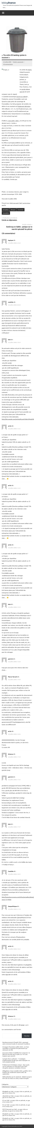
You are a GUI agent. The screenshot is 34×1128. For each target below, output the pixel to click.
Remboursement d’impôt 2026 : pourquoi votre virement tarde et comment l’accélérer (16, 1043)
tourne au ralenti (21, 96)
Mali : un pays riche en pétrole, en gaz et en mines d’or (17, 1092)
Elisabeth (5, 1114)
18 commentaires (8, 64)
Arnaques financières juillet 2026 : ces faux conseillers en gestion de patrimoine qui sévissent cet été (15, 1048)
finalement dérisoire (24, 106)
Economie (20, 209)
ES (3, 1100)
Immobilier (6, 213)
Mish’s (29, 69)
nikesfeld (5, 1096)
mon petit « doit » (13, 120)
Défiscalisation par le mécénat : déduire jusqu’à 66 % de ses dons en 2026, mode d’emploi (17, 1077)
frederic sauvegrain (18, 62)
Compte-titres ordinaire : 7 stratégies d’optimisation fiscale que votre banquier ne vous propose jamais (16, 1060)
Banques (13, 209)
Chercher (27, 1036)
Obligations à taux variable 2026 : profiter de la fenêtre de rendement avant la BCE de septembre (16, 1072)
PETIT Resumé (6, 1109)
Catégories (5, 1084)
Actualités (6, 209)
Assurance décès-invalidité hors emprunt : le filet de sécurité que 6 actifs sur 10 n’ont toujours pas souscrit (16, 1054)
